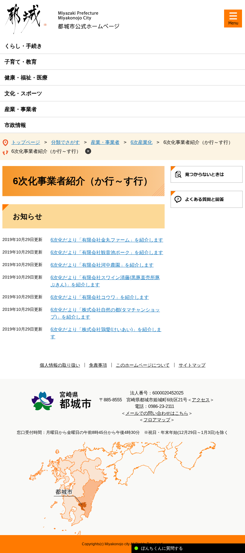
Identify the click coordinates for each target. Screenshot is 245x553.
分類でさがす (65, 142)
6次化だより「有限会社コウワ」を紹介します (99, 297)
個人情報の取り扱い (60, 365)
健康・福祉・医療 (26, 78)
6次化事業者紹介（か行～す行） (46, 151)
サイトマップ (192, 365)
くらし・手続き (23, 46)
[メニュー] (233, 18)
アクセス (201, 399)
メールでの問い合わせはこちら (156, 413)
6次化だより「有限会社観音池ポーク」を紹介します (106, 252)
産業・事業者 (20, 109)
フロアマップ (156, 419)
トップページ (25, 142)
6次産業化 (141, 142)
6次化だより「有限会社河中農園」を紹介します (102, 265)
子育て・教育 (20, 62)
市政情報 (15, 125)
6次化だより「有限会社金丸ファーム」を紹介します (106, 239)
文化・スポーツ (23, 93)
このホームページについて (143, 365)
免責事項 (98, 365)
